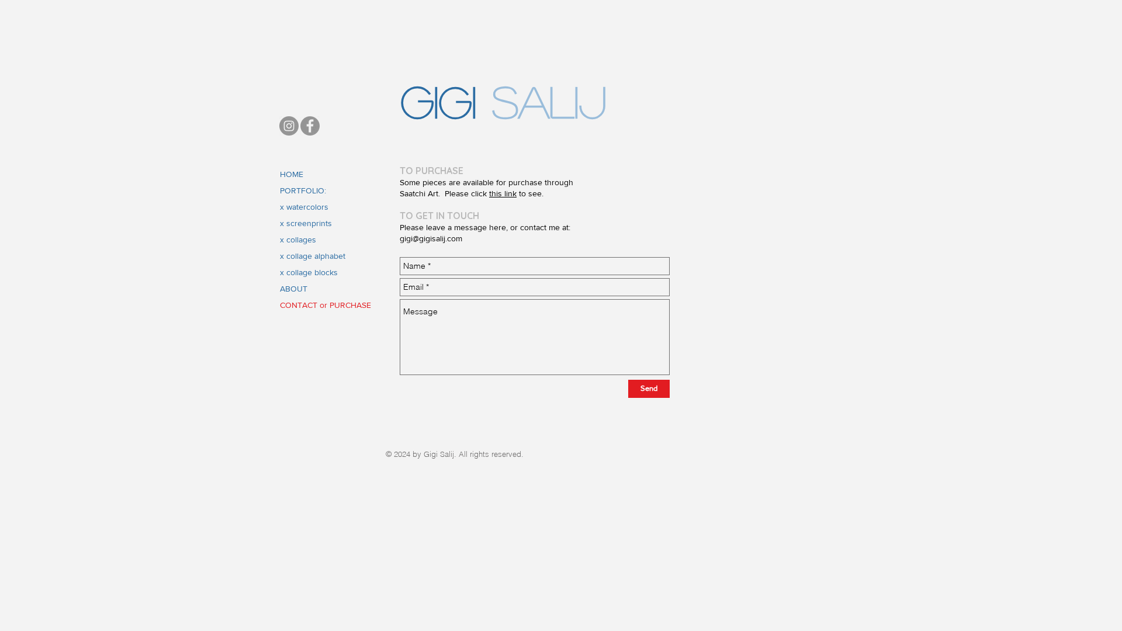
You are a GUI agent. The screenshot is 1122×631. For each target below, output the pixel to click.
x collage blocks (309, 272)
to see (529, 193)
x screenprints (306, 223)
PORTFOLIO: (303, 190)
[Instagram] (289, 126)
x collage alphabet (312, 256)
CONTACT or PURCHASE (325, 305)
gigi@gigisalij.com (431, 238)
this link (503, 193)
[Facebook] (310, 126)
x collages (298, 239)
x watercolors (304, 207)
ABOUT (293, 288)
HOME (291, 174)
